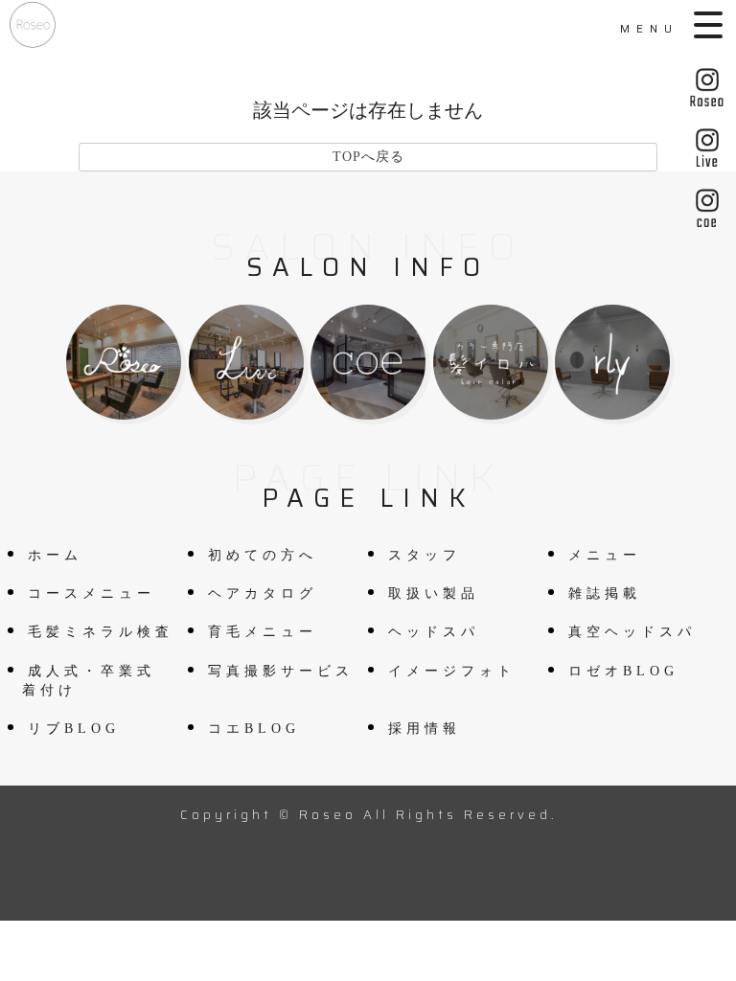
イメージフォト (452, 671)
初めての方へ (262, 555)
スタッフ (424, 555)
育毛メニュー (262, 632)
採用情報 (424, 728)
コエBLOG (254, 728)
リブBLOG (74, 728)
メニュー (604, 555)
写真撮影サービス (281, 671)
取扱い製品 (433, 593)
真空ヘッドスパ (632, 632)
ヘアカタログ (262, 593)
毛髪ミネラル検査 (100, 632)
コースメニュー (91, 593)
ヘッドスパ (433, 632)
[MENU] (710, 25)
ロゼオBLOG (623, 671)
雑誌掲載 (604, 593)
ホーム (55, 555)
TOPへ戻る (368, 156)
